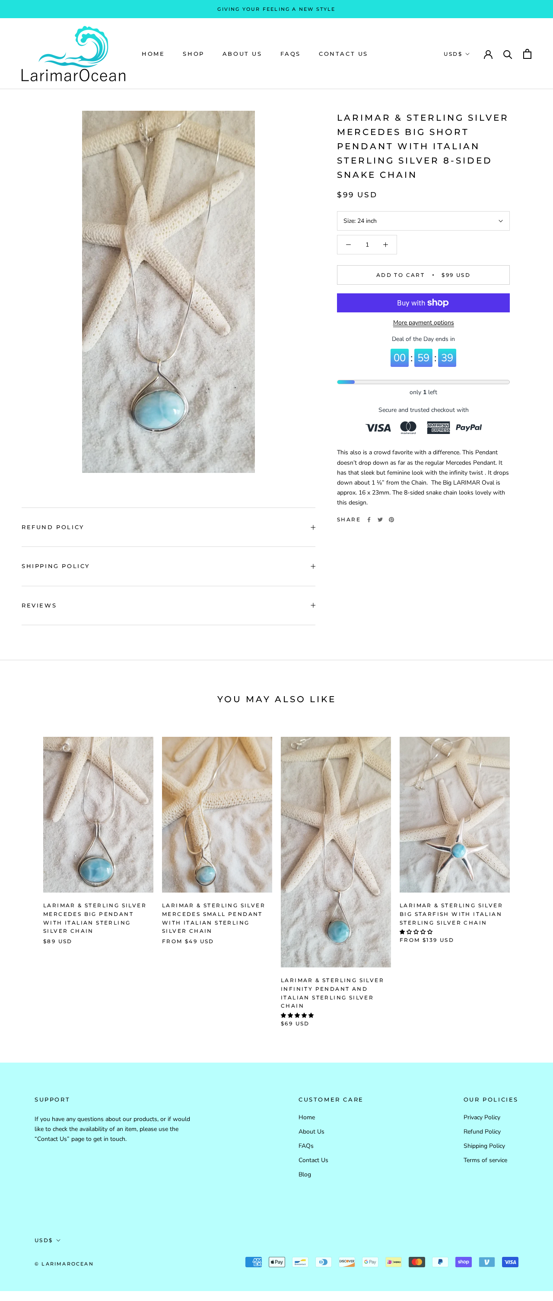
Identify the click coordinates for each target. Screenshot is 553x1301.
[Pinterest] (391, 519)
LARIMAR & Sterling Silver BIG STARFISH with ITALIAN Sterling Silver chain (451, 914)
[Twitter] (380, 519)
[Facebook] (369, 519)
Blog (305, 1174)
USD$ (453, 54)
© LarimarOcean (64, 1264)
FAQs (290, 53)
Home (153, 53)
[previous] (27, 872)
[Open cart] (527, 54)
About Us (242, 53)
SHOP (193, 53)
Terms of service (485, 1160)
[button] (298, 1015)
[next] (526, 872)
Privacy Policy (482, 1117)
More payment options (423, 322)
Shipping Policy (56, 565)
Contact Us (343, 53)
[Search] (507, 53)
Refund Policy (53, 527)
